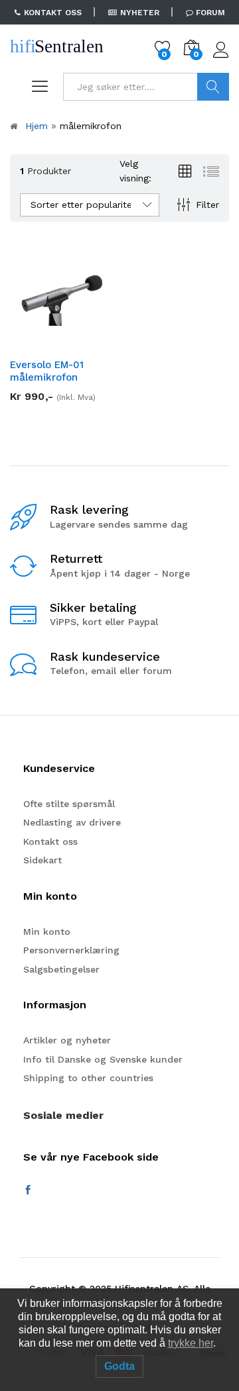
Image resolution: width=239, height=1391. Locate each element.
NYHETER (139, 12)
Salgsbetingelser (61, 969)
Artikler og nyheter (67, 1040)
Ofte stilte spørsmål (69, 803)
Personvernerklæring (71, 950)
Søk (213, 87)
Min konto (46, 931)
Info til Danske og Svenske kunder (103, 1059)
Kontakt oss (50, 841)
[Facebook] (28, 1190)
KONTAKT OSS (53, 12)
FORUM (210, 12)
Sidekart (42, 860)
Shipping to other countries (88, 1078)
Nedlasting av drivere (72, 822)
